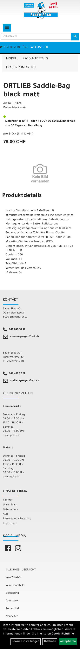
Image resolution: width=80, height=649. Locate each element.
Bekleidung (12, 593)
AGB (5, 514)
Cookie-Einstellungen (25, 641)
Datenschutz (10, 509)
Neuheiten (12, 616)
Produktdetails (35, 59)
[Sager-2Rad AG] (41, 10)
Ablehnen (49, 641)
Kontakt (8, 500)
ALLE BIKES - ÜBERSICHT (21, 570)
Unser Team (10, 504)
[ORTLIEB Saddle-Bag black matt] (40, 173)
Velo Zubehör (16, 47)
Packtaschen (39, 47)
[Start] (1, 47)
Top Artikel (12, 608)
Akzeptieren (68, 641)
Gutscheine (12, 600)
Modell (12, 59)
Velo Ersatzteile (15, 585)
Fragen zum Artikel (21, 67)
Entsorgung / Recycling (17, 518)
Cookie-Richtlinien (64, 634)
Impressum (9, 523)
